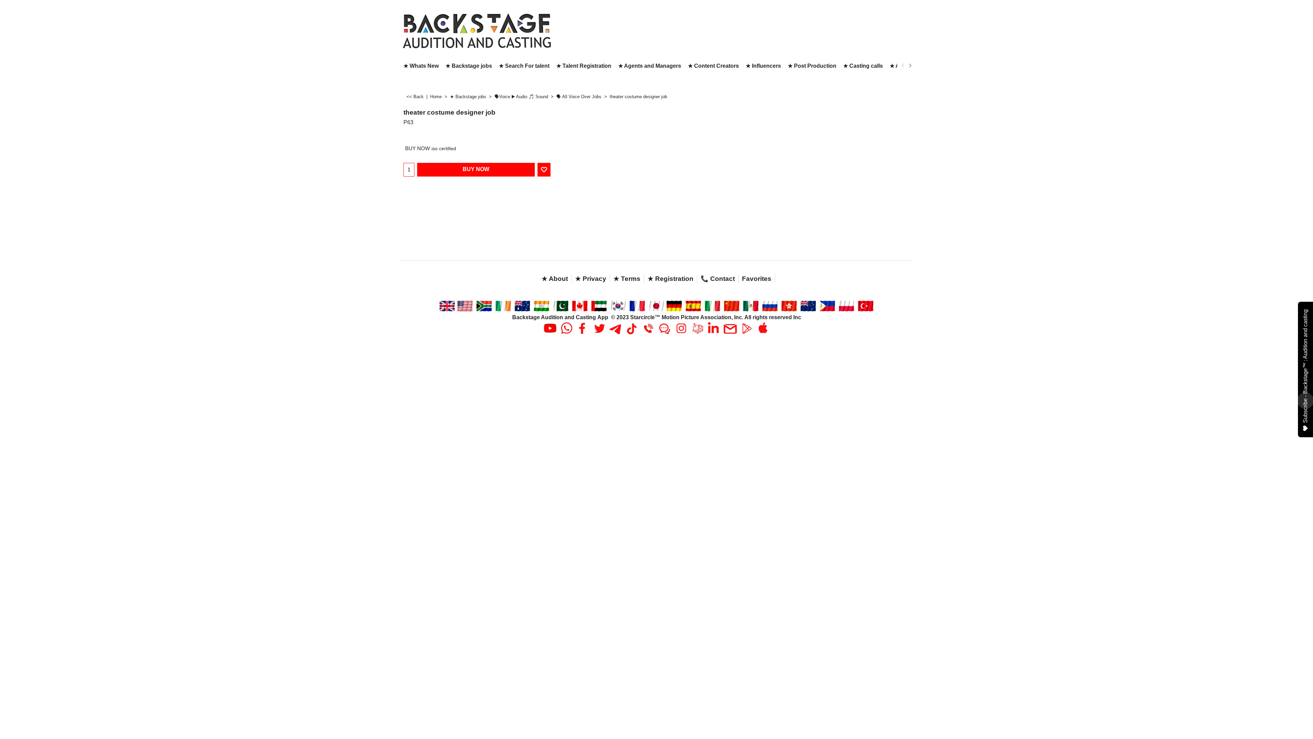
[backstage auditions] (477, 30)
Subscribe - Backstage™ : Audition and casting (1305, 366)
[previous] (903, 66)
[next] (910, 66)
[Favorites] (544, 169)
